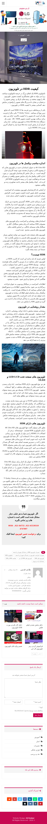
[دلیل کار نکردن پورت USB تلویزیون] (13, 616)
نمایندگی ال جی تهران (38, 561)
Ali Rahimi (30, 818)
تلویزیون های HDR (39, 558)
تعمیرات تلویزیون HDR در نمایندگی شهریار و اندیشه (26, 552)
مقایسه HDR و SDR (11, 558)
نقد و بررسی (35, 754)
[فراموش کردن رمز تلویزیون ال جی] (34, 637)
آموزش (24, 40)
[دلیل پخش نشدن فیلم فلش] (34, 616)
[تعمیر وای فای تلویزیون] (13, 637)
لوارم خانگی (35, 750)
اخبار (38, 741)
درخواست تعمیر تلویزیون (25, 534)
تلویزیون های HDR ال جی (25, 558)
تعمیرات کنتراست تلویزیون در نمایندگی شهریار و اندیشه (29, 555)
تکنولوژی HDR (9, 555)
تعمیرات (37, 746)
